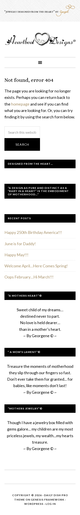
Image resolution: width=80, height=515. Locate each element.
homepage (20, 104)
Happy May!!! (16, 254)
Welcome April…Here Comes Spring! (36, 265)
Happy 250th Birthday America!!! (33, 232)
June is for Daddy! (20, 243)
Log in (51, 503)
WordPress (33, 503)
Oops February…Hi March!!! (29, 276)
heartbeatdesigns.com (40, 39)
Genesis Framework (47, 499)
